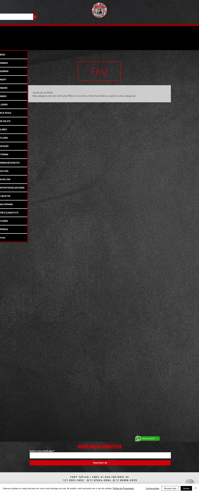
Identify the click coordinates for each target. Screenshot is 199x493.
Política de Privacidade (123, 488)
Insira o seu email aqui (41, 451)
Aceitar (186, 488)
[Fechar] (195, 488)
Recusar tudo (170, 488)
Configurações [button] (152, 488)
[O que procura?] (35, 17)
